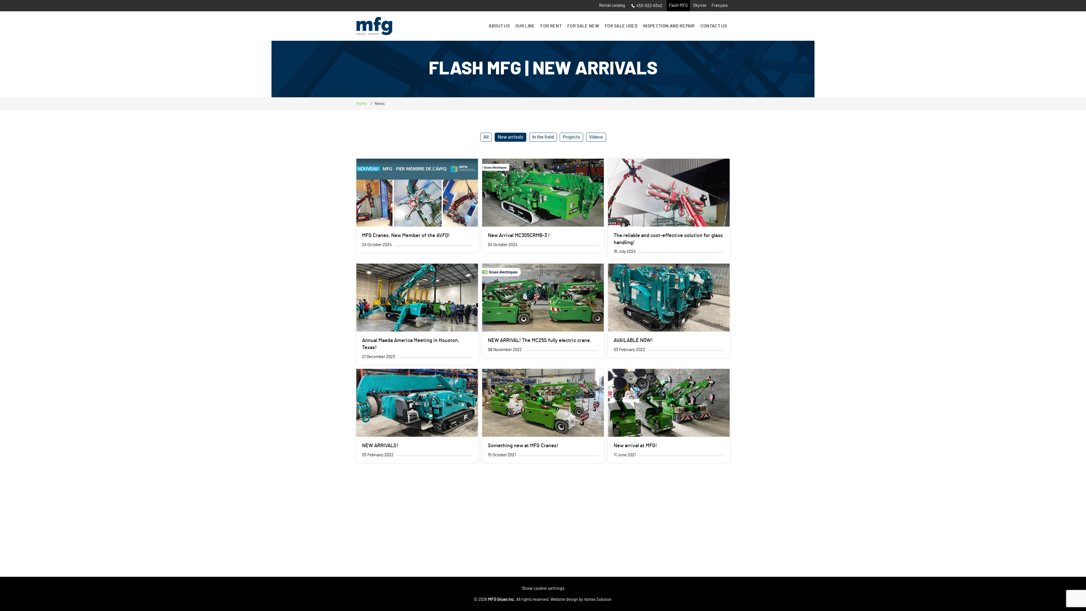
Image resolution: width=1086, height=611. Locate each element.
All (486, 137)
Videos (596, 137)
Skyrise (699, 5)
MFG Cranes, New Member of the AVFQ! (406, 235)
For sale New (583, 26)
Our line (525, 26)
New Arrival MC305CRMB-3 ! (519, 235)
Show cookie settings (543, 588)
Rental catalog (612, 5)
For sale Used (621, 26)
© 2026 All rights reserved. (512, 599)
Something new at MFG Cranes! (523, 445)
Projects (571, 137)
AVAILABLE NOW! (633, 340)
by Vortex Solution (595, 599)
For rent (551, 26)
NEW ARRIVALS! (380, 445)
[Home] (374, 26)
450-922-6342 (649, 6)
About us (499, 26)
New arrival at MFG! (635, 445)
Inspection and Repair (669, 26)
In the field (543, 137)
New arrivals (510, 137)
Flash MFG (678, 5)
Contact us (714, 26)
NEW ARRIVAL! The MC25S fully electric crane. (539, 340)
